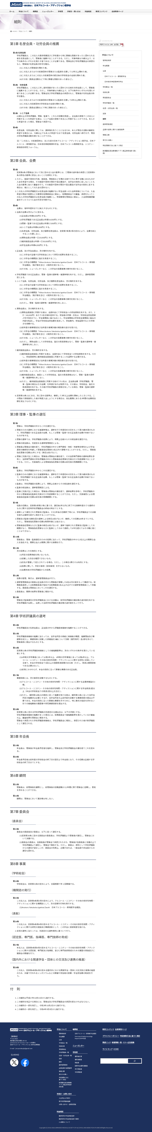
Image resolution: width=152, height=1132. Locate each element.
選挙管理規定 (108, 124)
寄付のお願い (108, 140)
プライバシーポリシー (110, 1036)
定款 (104, 114)
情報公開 (106, 135)
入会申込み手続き (64, 1098)
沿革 (104, 71)
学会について (108, 55)
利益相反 (60, 1112)
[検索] (134, 1061)
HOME (116, 1049)
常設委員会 (107, 98)
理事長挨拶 (107, 60)
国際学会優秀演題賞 (81, 1066)
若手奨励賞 (78, 1069)
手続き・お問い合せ (64, 1094)
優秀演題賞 (78, 1059)
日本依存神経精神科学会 (113, 82)
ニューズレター (78, 1046)
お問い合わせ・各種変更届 (67, 1104)
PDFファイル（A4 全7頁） (110, 44)
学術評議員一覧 (108, 103)
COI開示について (64, 1122)
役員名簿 (106, 92)
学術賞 (75, 1052)
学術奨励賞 (78, 1072)
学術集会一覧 (108, 87)
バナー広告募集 (128, 1042)
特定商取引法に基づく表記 (113, 145)
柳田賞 (77, 1063)
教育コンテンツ (108, 1029)
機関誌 (75, 1029)
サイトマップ (107, 1049)
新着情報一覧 (117, 1042)
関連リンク (106, 1042)
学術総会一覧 (63, 1043)
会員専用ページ (121, 1029)
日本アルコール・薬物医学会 (115, 76)
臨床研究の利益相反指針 (67, 1116)
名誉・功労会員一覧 (110, 108)
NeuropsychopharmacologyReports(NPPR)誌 (84, 1037)
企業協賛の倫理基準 (65, 1068)
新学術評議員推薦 (64, 1101)
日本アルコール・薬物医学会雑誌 (85, 1033)
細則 (104, 119)
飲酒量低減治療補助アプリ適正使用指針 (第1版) (119, 152)
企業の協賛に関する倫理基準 (113, 130)
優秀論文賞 (78, 1056)
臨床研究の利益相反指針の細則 (69, 1119)
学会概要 (106, 66)
